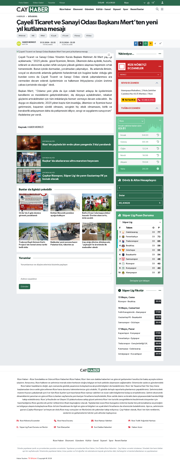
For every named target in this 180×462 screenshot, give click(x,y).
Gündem (89, 9)
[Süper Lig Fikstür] (160, 290)
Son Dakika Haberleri (103, 427)
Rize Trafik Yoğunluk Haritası (143, 421)
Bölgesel (32, 16)
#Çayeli (53, 36)
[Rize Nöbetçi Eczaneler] (160, 66)
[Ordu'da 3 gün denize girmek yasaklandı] (33, 202)
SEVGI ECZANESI (130, 83)
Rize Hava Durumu (65, 421)
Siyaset (117, 9)
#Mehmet (22, 36)
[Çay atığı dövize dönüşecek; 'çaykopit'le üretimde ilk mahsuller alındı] (96, 231)
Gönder (24, 286)
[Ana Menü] (162, 9)
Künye (62, 3)
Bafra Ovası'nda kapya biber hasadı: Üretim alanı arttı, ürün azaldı (96, 215)
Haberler (21, 16)
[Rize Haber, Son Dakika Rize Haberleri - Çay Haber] (33, 9)
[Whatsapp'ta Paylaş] (145, 43)
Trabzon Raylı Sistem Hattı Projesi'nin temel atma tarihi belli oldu (33, 244)
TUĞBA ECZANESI (130, 108)
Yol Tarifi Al (130, 100)
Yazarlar (51, 3)
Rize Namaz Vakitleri (103, 421)
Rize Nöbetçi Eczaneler (30, 421)
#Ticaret (65, 36)
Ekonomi (77, 9)
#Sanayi (77, 36)
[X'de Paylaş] (140, 43)
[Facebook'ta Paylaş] (136, 43)
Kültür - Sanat (103, 9)
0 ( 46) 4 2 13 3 (147, 100)
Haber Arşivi (137, 427)
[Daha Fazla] (151, 43)
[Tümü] (160, 54)
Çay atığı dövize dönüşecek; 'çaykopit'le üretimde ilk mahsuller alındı (96, 244)
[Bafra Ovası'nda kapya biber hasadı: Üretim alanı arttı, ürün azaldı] (96, 202)
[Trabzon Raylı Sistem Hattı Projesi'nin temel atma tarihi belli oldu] (33, 231)
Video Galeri (38, 3)
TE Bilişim (32, 458)
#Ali (33, 36)
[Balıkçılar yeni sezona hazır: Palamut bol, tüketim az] (65, 231)
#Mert (43, 36)
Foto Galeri (23, 3)
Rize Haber (65, 9)
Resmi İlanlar (137, 9)
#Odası (89, 36)
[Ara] (157, 9)
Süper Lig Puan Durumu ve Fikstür (34, 427)
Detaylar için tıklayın (140, 281)
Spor (125, 9)
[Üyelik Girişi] (161, 3)
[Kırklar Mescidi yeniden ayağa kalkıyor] (65, 202)
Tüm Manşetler (63, 427)
